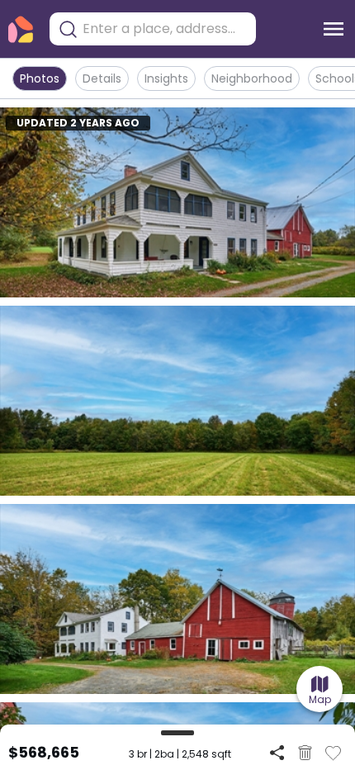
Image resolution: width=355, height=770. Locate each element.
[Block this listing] (305, 752)
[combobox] (165, 29)
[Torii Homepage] (20, 29)
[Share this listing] (277, 752)
